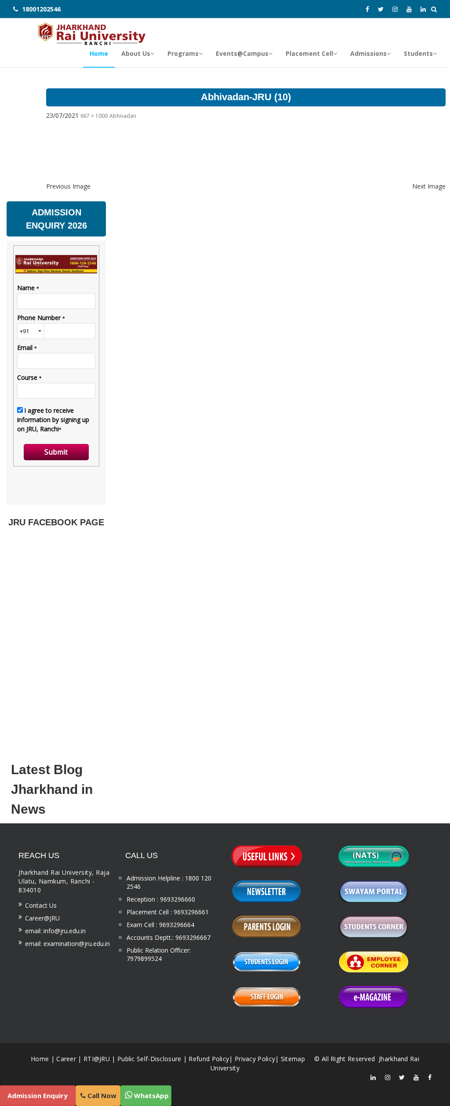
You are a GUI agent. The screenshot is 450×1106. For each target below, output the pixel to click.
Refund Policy (209, 1059)
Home (40, 1059)
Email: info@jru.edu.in (55, 931)
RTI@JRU (96, 1059)
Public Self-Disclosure (149, 1059)
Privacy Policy (255, 1059)
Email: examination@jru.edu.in (67, 943)
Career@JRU (42, 918)
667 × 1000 (94, 116)
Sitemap (293, 1059)
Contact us (41, 905)
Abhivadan (122, 116)
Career (66, 1059)
